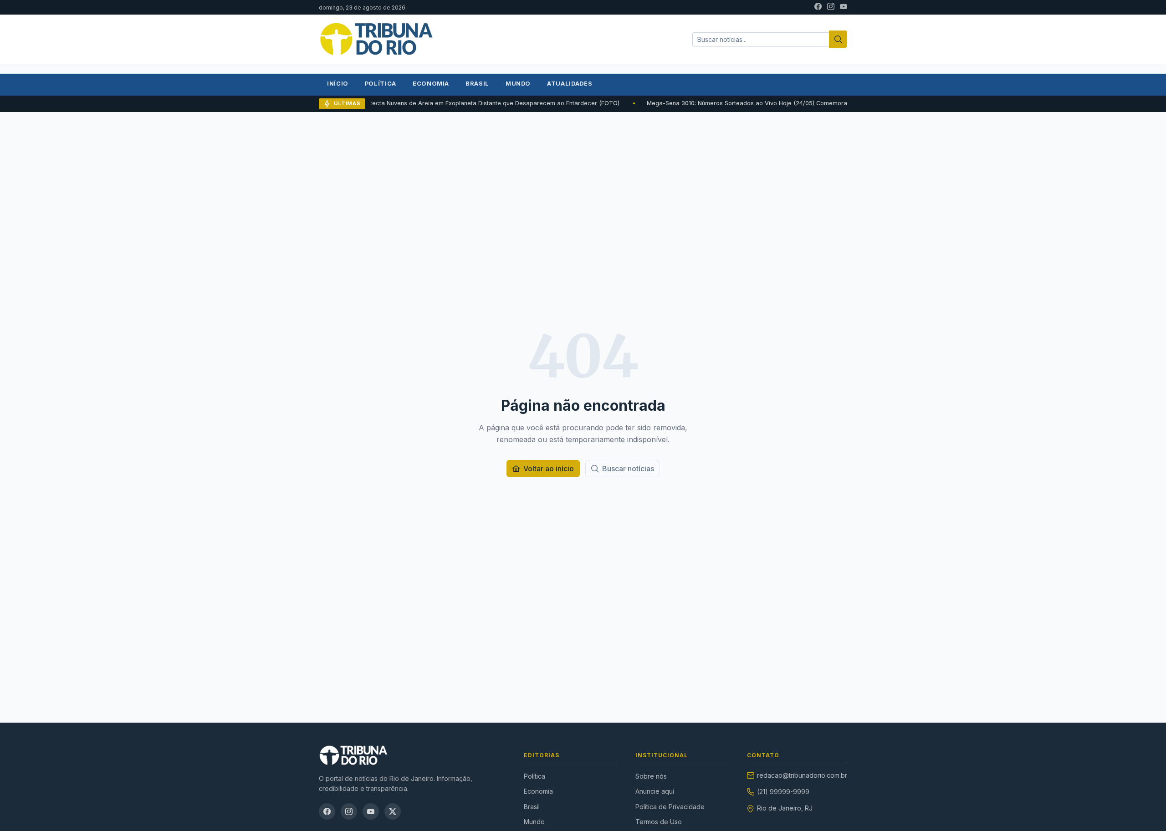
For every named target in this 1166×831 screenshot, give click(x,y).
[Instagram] (830, 7)
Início (337, 83)
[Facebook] (818, 7)
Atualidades (569, 83)
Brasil (477, 83)
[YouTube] (843, 7)
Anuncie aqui (654, 791)
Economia (431, 83)
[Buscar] (838, 39)
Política (380, 83)
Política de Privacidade (670, 807)
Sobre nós (651, 776)
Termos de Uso (658, 822)
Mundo (518, 83)
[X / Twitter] (392, 811)
